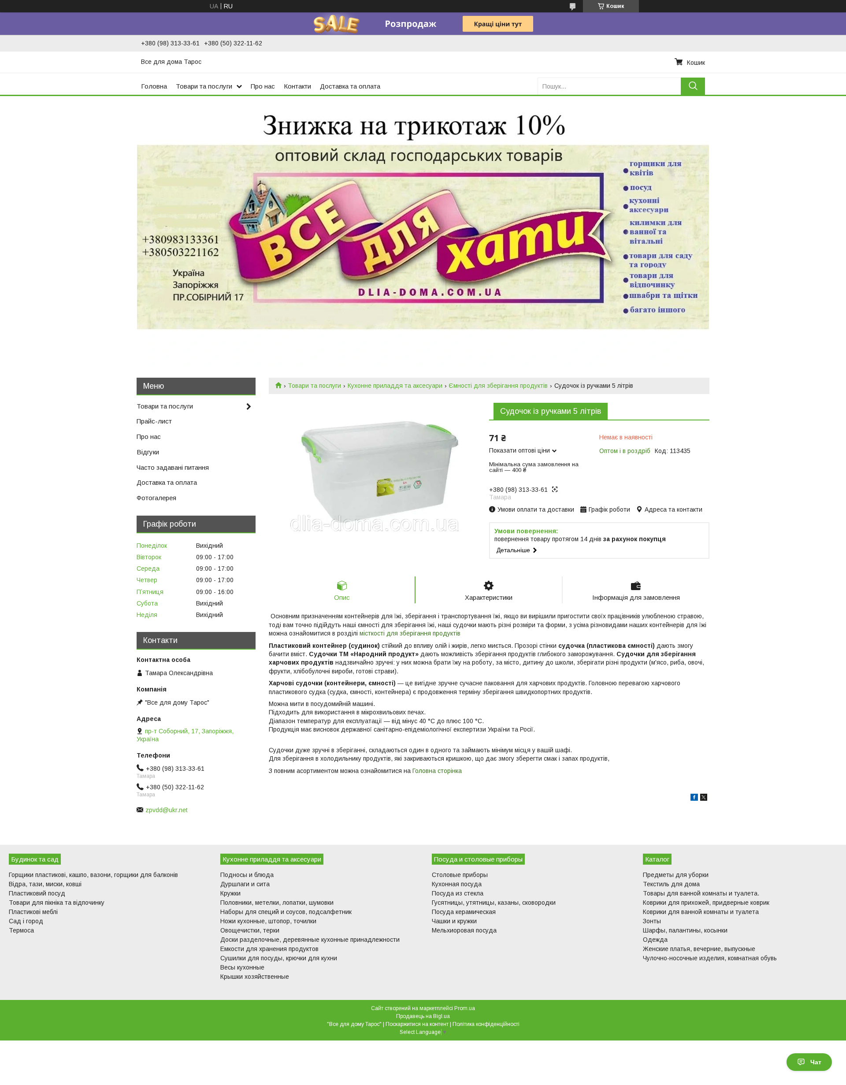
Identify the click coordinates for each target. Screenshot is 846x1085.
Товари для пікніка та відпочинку (56, 902)
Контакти (297, 86)
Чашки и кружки (454, 921)
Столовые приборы (460, 874)
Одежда (655, 939)
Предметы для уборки (676, 874)
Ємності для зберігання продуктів (498, 385)
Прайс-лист (154, 421)
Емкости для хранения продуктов (269, 948)
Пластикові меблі (33, 911)
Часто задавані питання (173, 467)
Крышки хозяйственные (254, 976)
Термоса (21, 930)
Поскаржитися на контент (417, 1024)
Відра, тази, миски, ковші (45, 884)
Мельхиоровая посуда (464, 930)
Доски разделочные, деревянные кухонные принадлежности (310, 939)
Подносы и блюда (247, 874)
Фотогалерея (156, 498)
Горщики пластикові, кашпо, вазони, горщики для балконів (93, 874)
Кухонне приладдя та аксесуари (395, 385)
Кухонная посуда (457, 884)
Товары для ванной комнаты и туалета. (701, 893)
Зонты (652, 921)
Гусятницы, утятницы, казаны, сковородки (494, 902)
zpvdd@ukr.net (166, 810)
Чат (815, 1062)
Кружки (230, 893)
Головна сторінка (437, 770)
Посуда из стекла (457, 893)
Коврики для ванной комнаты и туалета (701, 911)
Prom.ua (464, 1008)
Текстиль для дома (671, 884)
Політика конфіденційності (486, 1024)
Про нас (263, 86)
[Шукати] (693, 86)
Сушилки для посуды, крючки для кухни (278, 958)
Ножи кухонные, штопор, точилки (268, 921)
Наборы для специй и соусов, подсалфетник (286, 911)
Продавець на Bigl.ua (423, 1016)
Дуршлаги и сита (245, 884)
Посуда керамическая (464, 911)
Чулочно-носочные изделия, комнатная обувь (710, 958)
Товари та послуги (204, 86)
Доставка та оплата (350, 86)
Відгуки (148, 452)
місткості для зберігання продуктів (410, 633)
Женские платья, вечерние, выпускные (699, 948)
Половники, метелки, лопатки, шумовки (277, 902)
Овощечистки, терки (249, 930)
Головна (154, 86)
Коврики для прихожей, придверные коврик (706, 902)
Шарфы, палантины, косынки (685, 930)
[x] (703, 798)
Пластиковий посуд (37, 893)
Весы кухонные (242, 967)
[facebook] (694, 798)
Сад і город (26, 921)
